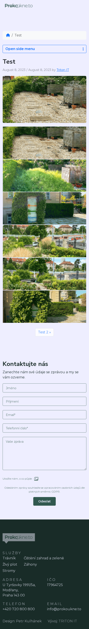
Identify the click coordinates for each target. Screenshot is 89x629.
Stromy (9, 571)
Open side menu (20, 49)
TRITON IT (68, 621)
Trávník (9, 558)
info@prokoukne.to (64, 609)
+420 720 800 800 (19, 609)
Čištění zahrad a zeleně (44, 558)
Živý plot (10, 564)
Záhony (30, 564)
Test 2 (43, 332)
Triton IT (63, 70)
